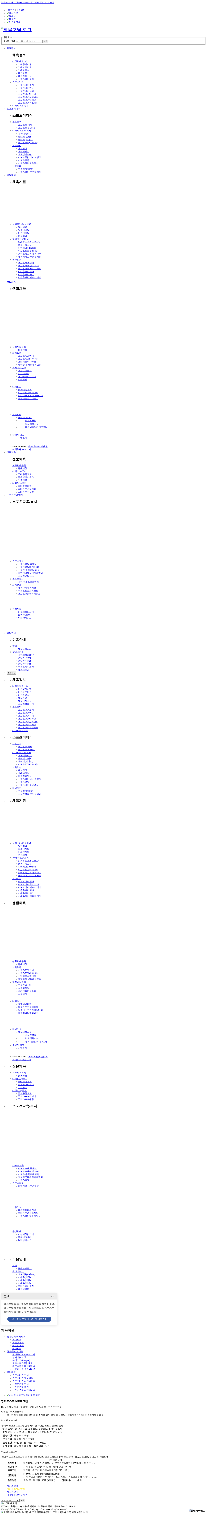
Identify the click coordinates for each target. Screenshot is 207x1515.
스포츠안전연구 (26, 88)
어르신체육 (23, 233)
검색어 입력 (9, 41)
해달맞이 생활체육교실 (29, 364)
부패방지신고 (25, 618)
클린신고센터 (25, 615)
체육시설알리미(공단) (36, 427)
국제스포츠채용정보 (28, 591)
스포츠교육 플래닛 (27, 564)
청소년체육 (23, 230)
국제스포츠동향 (26, 492)
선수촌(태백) (24, 664)
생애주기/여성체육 (21, 224)
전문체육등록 (19, 465)
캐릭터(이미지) (25, 139)
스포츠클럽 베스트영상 (29, 157)
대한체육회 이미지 (21, 131)
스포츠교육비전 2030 (28, 567)
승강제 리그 (18, 435)
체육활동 (16, 353)
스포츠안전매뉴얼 (27, 94)
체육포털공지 (25, 649)
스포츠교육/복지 (15, 495)
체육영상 (16, 145)
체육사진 (16, 166)
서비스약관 (12, 1486)
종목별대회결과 (26, 477)
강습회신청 (23, 373)
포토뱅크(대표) (25, 169)
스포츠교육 (18, 561)
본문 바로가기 (8, 2)
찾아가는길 (18, 652)
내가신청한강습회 (27, 376)
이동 (22, 1500)
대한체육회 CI (25, 133)
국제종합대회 (25, 486)
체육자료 (22, 73)
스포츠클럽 (30, 420)
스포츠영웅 (23, 160)
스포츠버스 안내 (26, 262)
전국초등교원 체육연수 (29, 254)
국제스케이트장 (26, 666)
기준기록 (22, 480)
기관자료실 (23, 70)
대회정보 (16, 386)
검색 (45, 41)
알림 (14, 646)
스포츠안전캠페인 (27, 100)
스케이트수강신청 (27, 361)
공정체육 (16, 609)
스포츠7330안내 (26, 356)
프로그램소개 (25, 370)
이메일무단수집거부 (17, 1495)
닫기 (52, 1296)
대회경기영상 (25, 154)
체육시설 (16, 414)
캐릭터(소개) (24, 136)
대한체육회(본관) (26, 655)
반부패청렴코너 (26, 612)
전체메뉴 (11, 673)
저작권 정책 (13, 1492)
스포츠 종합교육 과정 (28, 570)
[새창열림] (12, 13)
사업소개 (22, 438)
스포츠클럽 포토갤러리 (29, 172)
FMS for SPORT (20, 446)
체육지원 (11, 175)
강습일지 (22, 379)
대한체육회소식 (20, 61)
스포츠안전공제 (26, 91)
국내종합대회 (25, 474)
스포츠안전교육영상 (28, 97)
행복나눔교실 (25, 245)
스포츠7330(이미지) (27, 142)
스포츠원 (16, 122)
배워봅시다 (23, 151)
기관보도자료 (25, 67)
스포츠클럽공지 (26, 79)
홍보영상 (22, 148)
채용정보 (16, 585)
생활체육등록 (19, 347)
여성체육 (22, 236)
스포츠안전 (18, 82)
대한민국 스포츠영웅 (28, 582)
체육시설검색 (25, 417)
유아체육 (22, 227)
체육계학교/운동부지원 (29, 257)
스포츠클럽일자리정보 (29, 593)
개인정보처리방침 (16, 1489)
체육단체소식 (25, 76)
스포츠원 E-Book (26, 128)
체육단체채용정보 (27, 588)
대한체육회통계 (20, 106)
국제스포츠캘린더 (27, 489)
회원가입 (20, 10)
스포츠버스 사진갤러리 (29, 268)
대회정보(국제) (19, 483)
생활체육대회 (25, 389)
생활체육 (11, 282)
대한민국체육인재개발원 (30, 573)
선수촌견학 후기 (26, 274)
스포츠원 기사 (25, 125)
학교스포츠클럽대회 (28, 251)
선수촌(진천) (24, 658)
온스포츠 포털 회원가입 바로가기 (29, 1319)
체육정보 (11, 48)
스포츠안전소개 (26, 85)
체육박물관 (23, 669)
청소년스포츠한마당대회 (30, 395)
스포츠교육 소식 (26, 576)
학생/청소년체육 (20, 239)
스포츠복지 (18, 579)
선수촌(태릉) (24, 661)
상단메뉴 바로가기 (25, 2)
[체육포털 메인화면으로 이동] (16, 29)
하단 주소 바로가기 (44, 2)
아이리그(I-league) (27, 248)
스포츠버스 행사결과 (28, 265)
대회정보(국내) (19, 471)
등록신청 (22, 350)
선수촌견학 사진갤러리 (29, 277)
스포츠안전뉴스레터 (28, 103)
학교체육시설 (32, 424)
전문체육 (11, 452)
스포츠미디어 (13, 109)
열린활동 (16, 259)
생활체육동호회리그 (28, 398)
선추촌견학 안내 (26, 271)
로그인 (11, 10)
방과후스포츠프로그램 (29, 242)
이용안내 (11, 633)
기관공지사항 (25, 64)
